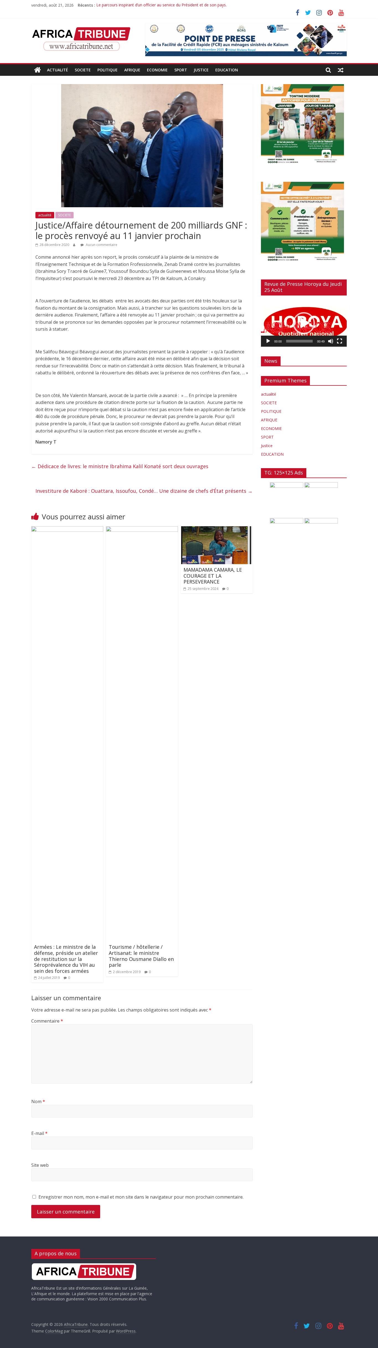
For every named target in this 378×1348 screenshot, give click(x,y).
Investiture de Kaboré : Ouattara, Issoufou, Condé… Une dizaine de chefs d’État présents (144, 491)
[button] (304, 323)
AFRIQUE (132, 69)
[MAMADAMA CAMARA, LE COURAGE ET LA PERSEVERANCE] (217, 530)
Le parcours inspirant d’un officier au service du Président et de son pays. (161, 5)
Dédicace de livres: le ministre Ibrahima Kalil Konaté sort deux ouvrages (119, 466)
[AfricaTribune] (37, 70)
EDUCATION (226, 69)
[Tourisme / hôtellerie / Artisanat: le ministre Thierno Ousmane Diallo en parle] (142, 530)
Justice (201, 69)
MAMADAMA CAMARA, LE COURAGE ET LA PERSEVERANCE (212, 575)
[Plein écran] (339, 341)
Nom (38, 1101)
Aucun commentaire (101, 244)
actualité (57, 69)
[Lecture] (268, 341)
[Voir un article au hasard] (341, 70)
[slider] (299, 341)
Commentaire (47, 1021)
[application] (304, 323)
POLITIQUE (107, 69)
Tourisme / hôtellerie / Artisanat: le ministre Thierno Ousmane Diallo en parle (141, 955)
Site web (40, 1165)
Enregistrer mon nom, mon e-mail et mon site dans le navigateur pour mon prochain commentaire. (141, 1197)
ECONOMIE (157, 69)
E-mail (39, 1133)
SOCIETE (83, 69)
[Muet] (330, 341)
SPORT (180, 69)
